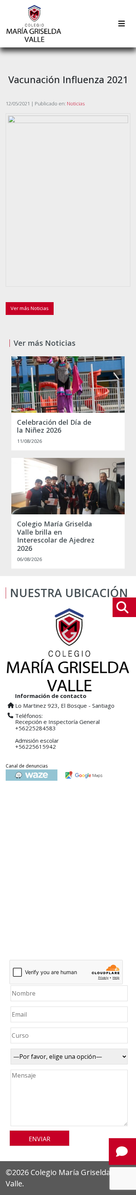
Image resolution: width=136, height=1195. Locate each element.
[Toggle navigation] (121, 23)
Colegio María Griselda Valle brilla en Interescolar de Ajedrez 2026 (55, 536)
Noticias (76, 103)
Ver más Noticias (30, 308)
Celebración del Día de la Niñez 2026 (54, 426)
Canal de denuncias (27, 766)
